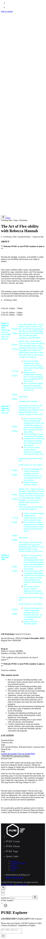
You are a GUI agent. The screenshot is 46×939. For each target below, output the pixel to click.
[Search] (3, 107)
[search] (35, 897)
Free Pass (9, 212)
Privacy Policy (22, 182)
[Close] (3, 891)
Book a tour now (14, 877)
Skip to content (7, 11)
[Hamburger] (2, 14)
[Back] (3, 217)
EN (7, 114)
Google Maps (26, 754)
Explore (9, 754)
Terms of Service (7, 182)
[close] (3, 96)
